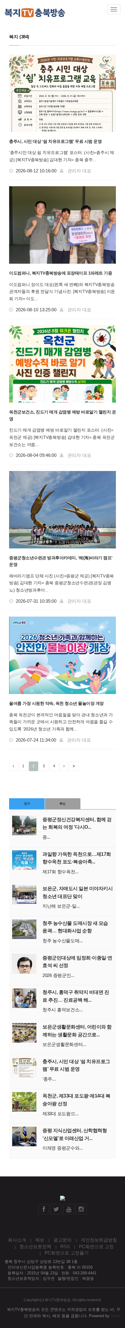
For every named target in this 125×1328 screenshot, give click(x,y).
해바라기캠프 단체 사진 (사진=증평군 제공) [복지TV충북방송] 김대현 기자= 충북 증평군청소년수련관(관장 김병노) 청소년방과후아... (61, 583)
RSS (65, 1246)
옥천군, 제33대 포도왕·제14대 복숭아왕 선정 (76, 1099)
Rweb (115, 1316)
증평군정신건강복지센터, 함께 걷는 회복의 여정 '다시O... (77, 823)
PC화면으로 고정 (96, 1246)
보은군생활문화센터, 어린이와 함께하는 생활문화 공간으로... (77, 1030)
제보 (39, 1239)
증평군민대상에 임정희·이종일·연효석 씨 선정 (77, 961)
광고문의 (62, 1239)
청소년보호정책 (35, 1246)
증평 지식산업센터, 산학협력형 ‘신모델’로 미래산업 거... (74, 1134)
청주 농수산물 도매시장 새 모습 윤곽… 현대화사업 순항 (75, 927)
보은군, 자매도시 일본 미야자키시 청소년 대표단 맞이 (77, 892)
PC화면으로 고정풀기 (67, 1252)
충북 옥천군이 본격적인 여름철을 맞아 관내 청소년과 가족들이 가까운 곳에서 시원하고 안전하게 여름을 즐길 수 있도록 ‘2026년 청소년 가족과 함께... (61, 722)
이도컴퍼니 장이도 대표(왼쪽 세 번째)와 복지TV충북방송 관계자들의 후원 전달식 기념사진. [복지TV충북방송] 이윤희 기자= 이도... (62, 291)
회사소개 (17, 1239)
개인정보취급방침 (99, 1239)
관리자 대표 (79, 170)
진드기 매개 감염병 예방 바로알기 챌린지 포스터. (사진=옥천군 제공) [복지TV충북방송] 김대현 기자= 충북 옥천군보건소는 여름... (62, 437)
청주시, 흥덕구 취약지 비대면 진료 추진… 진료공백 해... (75, 996)
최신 (62, 803)
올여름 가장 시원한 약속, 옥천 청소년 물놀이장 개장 (56, 703)
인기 (27, 803)
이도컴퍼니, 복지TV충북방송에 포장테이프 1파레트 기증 (60, 273)
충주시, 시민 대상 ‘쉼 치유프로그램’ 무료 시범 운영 (55, 141)
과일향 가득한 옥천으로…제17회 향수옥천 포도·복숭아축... (76, 858)
